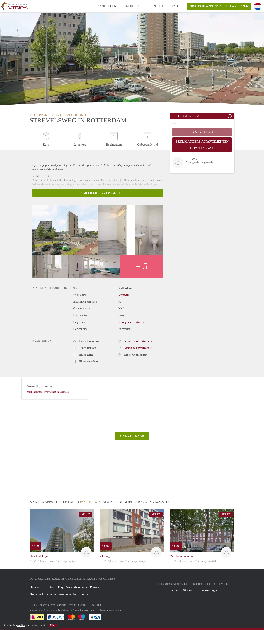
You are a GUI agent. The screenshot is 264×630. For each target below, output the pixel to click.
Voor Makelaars (76, 587)
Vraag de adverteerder (132, 322)
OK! (52, 625)
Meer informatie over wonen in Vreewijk (48, 391)
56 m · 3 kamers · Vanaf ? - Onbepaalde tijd (123, 561)
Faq (60, 587)
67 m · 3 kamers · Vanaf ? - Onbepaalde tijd (193, 561)
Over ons (35, 587)
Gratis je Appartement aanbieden (219, 6)
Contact (50, 587)
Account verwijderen (110, 610)
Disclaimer (64, 610)
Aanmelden (107, 6)
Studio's (188, 590)
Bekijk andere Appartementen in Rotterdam (202, 144)
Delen (85, 514)
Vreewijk (123, 294)
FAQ (175, 6)
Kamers (173, 590)
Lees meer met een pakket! (98, 192)
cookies (21, 625)
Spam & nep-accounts (84, 610)
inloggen (132, 6)
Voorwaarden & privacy (42, 610)
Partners (95, 587)
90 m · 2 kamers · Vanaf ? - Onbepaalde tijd (53, 561)
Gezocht (156, 6)
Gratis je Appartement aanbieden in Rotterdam (60, 594)
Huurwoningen (208, 590)
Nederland (95, 605)
